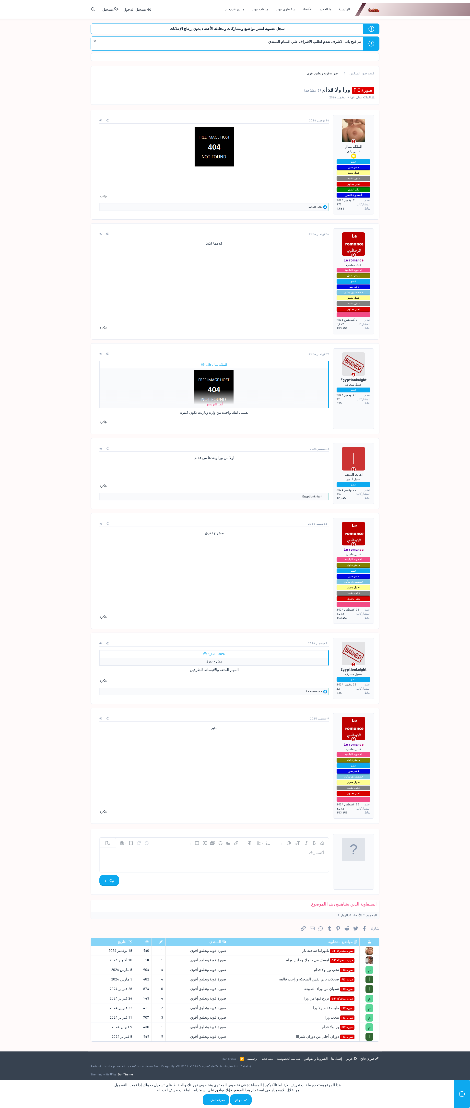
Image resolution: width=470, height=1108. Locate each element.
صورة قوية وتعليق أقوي (208, 950)
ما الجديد (325, 9)
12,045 (341, 498)
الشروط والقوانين (316, 1059)
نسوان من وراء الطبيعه (328, 989)
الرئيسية (344, 9)
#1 (101, 120)
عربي (350, 1059)
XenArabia (229, 1059)
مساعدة (267, 1059)
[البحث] (93, 9)
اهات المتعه (354, 474)
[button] (322, 843)
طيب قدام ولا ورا (333, 1008)
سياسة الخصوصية (288, 1059)
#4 (101, 448)
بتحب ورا (339, 1017)
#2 (101, 234)
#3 (101, 354)
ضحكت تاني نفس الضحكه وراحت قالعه (316, 979)
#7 (101, 718)
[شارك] (107, 120)
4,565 (340, 208)
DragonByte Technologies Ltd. (219, 1066)
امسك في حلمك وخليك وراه (319, 960)
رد (101, 196)
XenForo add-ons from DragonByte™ (155, 1066)
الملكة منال (363, 97)
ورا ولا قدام (337, 1027)
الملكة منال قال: (216, 364)
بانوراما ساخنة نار (327, 950)
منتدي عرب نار (234, 9)
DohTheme (125, 1074)
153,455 (342, 328)
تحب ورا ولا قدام (333, 969)
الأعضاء (307, 9)
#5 (101, 523)
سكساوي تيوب (285, 9)
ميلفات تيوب (260, 9)
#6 (101, 643)
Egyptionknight (354, 380)
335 (339, 403)
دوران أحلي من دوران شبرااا (324, 1036)
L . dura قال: (216, 654)
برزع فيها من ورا (328, 998)
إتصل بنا (336, 1059)
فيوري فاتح (367, 1059)
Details (245, 1066)
